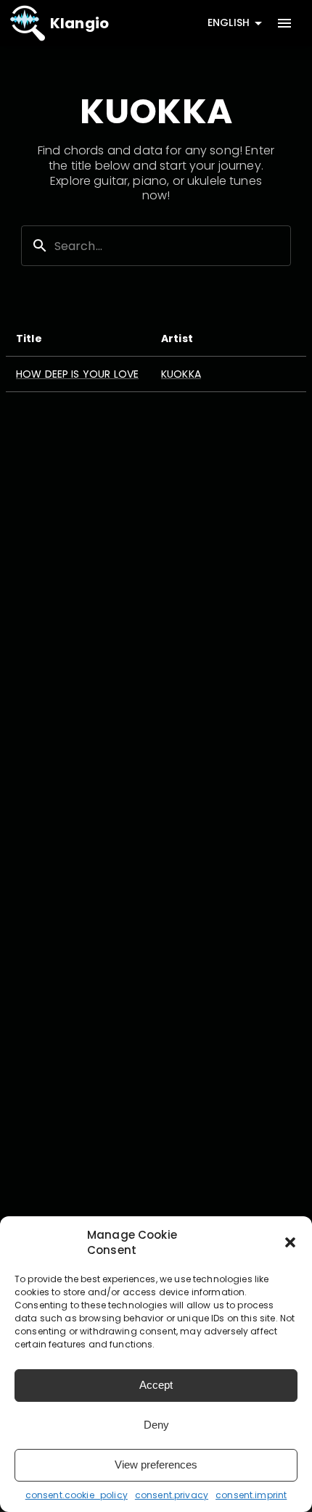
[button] (290, 1242)
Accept (156, 1385)
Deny (156, 1424)
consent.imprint (251, 1495)
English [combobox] (229, 22)
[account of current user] (284, 23)
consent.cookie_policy (76, 1495)
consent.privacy (171, 1495)
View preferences (156, 1464)
